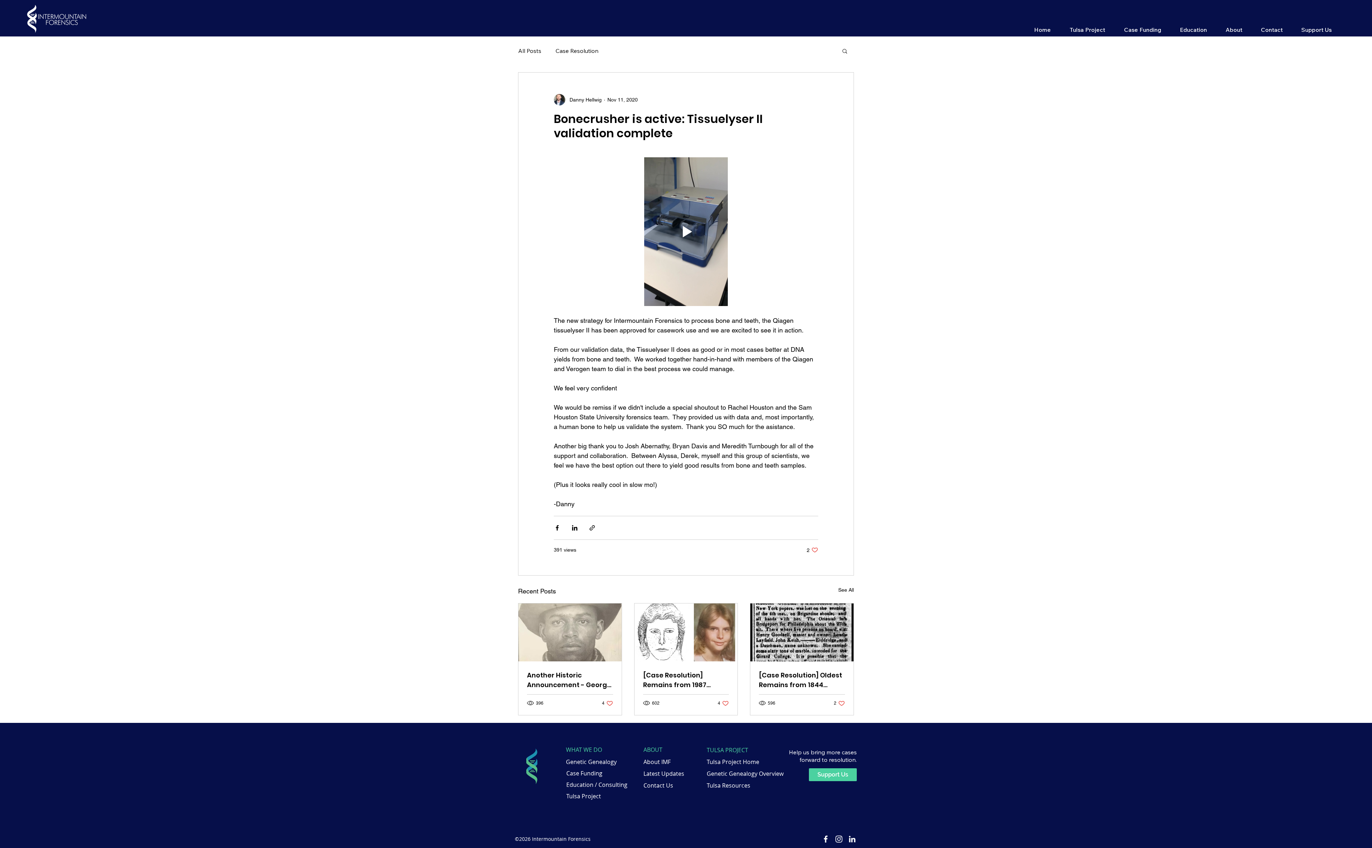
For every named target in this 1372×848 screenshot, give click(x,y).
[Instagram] (839, 839)
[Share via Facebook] (557, 527)
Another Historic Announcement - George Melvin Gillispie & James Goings (569, 680)
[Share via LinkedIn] (574, 527)
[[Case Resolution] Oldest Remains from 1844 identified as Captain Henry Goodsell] (802, 632)
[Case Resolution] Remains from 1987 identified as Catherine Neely (682, 680)
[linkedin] (852, 839)
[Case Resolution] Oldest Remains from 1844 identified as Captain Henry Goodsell (800, 680)
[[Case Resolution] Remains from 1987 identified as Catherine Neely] (686, 632)
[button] (1087, 29)
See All (846, 590)
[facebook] (825, 839)
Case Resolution (577, 50)
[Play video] (686, 231)
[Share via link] (592, 527)
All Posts (529, 50)
